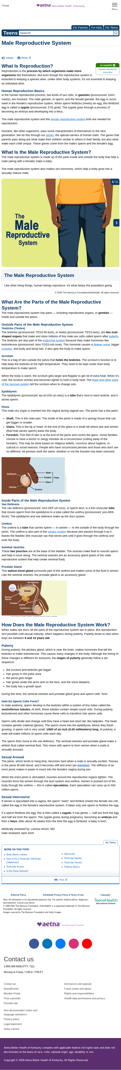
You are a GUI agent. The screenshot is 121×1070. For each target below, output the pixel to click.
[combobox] (66, 33)
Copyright (105, 895)
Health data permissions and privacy (84, 998)
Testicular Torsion (73, 862)
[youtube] (87, 944)
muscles (7, 348)
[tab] (110, 842)
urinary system (57, 531)
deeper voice (102, 344)
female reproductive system (68, 119)
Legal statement (13, 1024)
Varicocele (69, 853)
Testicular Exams (15, 866)
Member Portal (12, 993)
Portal (5, 5)
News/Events (11, 988)
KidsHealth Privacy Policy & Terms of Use (63, 895)
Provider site (11, 1003)
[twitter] (60, 944)
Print (24, 57)
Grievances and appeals (78, 984)
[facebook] (34, 944)
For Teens (111, 27)
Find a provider (12, 998)
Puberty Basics (72, 866)
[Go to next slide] (116, 223)
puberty (113, 336)
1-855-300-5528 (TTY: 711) (19, 966)
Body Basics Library (16, 854)
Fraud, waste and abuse (77, 988)
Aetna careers (11, 1029)
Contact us (10, 984)
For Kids (96, 27)
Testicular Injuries (73, 858)
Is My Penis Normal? (17, 871)
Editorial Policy (18, 895)
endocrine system (54, 340)
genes (50, 135)
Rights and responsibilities (79, 993)
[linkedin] (47, 944)
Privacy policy (11, 1019)
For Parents (80, 27)
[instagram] (74, 944)
